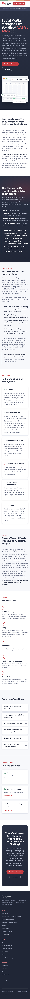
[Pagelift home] (7, 3)
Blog (3, 972)
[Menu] (27, 3)
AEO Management (7, 945)
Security (4, 925)
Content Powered (6, 981)
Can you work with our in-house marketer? (13, 745)
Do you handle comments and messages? (13, 731)
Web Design (5, 913)
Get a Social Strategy (10, 64)
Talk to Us (7, 69)
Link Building (5, 951)
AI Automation (5, 928)
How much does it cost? (12, 738)
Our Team (4, 968)
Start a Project (19, 3)
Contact (4, 984)
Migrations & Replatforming (9, 922)
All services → (6, 934)
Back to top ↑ (5, 994)
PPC (3, 954)
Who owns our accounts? (13, 723)
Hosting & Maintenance (8, 919)
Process (4, 978)
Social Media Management (9, 958)
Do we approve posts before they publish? (14, 716)
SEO (3, 942)
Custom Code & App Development (11, 916)
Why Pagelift (5, 975)
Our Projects (5, 965)
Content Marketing (7, 948)
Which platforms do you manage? (12, 708)
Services (8, 8)
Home (3, 8)
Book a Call (15, 877)
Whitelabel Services (7, 931)
